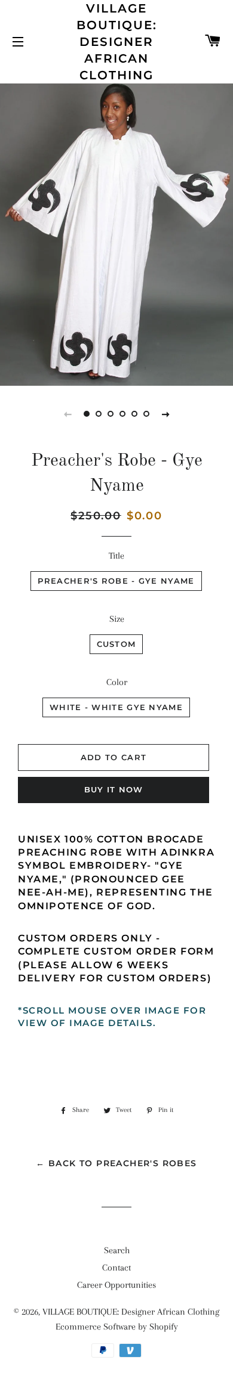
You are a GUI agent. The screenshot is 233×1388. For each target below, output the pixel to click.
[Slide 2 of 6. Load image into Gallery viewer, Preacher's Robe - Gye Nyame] (99, 414)
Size (116, 619)
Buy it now (113, 789)
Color (116, 682)
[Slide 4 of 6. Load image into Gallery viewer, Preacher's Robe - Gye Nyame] (122, 414)
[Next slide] (165, 414)
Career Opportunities (116, 1284)
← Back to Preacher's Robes (116, 1163)
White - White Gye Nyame (116, 707)
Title (116, 555)
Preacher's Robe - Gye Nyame (116, 580)
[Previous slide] (67, 414)
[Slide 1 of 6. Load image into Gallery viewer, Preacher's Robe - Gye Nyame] (87, 414)
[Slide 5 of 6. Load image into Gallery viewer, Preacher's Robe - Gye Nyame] (134, 414)
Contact (116, 1267)
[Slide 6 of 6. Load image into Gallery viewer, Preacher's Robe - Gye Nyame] (146, 414)
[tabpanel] (116, 233)
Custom (116, 644)
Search (117, 1250)
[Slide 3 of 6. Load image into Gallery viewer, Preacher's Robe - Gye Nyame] (110, 414)
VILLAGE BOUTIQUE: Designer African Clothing (116, 41)
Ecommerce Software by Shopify (117, 1326)
